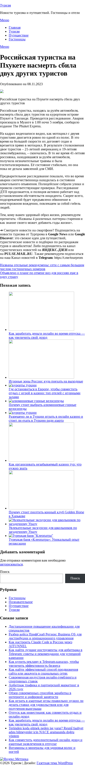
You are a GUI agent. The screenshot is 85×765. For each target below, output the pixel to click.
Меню (4, 20)
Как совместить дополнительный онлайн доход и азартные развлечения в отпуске (45, 742)
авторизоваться (11, 564)
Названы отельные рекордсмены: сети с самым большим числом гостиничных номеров (42, 267)
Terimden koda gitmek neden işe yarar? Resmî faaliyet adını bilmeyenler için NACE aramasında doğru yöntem (46, 732)
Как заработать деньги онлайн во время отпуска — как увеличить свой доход (47, 335)
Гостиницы (17, 39)
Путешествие (19, 35)
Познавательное (21, 602)
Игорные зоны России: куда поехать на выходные (46, 381)
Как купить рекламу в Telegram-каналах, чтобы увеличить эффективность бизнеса (44, 663)
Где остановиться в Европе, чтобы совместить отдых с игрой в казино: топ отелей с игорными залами (44, 393)
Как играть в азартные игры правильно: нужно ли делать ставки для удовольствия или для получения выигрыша (46, 704)
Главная (14, 27)
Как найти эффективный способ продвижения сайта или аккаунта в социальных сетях (43, 671)
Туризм (5, 5)
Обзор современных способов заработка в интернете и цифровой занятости (40, 695)
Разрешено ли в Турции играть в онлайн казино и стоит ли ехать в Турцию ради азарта (46, 418)
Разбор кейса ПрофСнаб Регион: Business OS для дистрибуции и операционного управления (45, 636)
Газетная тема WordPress (55, 763)
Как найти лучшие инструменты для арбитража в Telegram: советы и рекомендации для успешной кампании (45, 654)
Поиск (5, 572)
